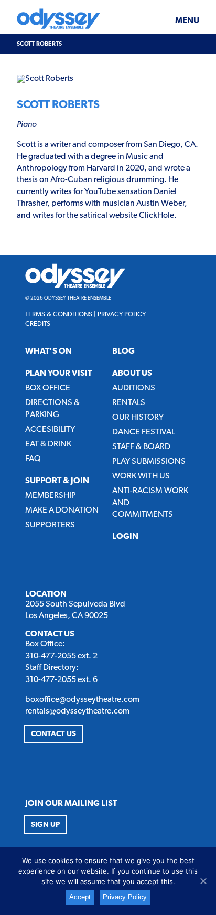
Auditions (133, 388)
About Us (132, 373)
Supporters (50, 525)
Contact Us (53, 734)
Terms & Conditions (58, 314)
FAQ (33, 459)
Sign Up (45, 825)
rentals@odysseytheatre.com (77, 711)
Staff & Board (141, 447)
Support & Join (57, 481)
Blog (123, 351)
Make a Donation (62, 510)
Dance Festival (143, 432)
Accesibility (50, 429)
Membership (50, 496)
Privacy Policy (122, 314)
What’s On (48, 351)
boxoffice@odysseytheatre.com (82, 700)
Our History (138, 417)
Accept (80, 897)
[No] (203, 881)
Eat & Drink (48, 444)
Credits (37, 324)
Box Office (47, 388)
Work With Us (141, 476)
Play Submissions (149, 462)
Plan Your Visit (58, 373)
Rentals (128, 403)
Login (125, 537)
